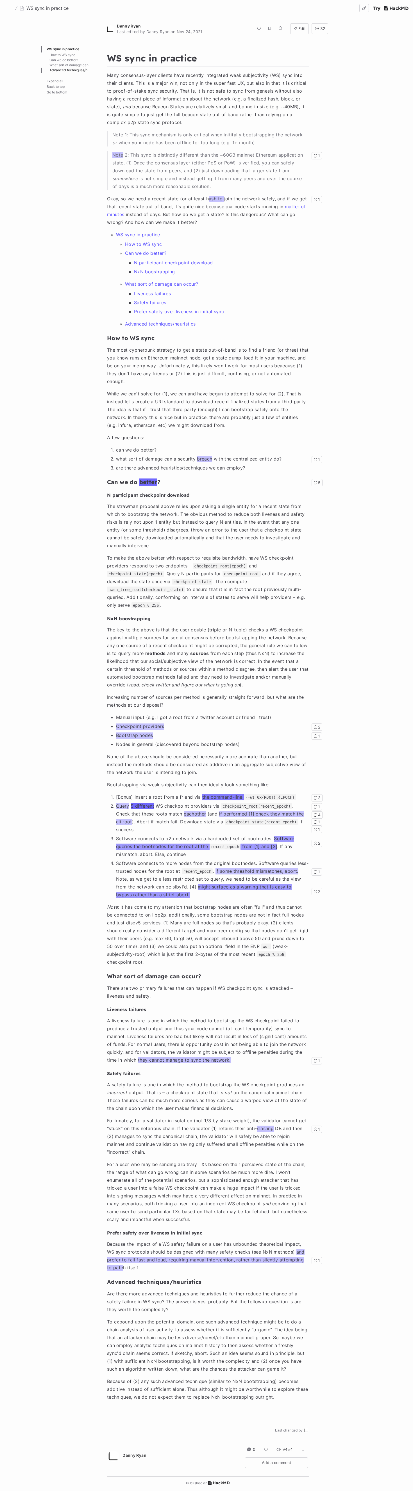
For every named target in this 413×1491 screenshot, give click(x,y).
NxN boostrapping (154, 271)
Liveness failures (152, 293)
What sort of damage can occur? (161, 284)
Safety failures (150, 302)
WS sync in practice (138, 234)
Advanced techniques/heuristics (160, 324)
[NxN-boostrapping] (104, 618)
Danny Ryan (129, 26)
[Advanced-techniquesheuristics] (104, 1281)
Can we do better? (145, 253)
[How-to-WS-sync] (104, 337)
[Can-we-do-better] (104, 481)
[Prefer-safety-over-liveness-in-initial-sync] (104, 1232)
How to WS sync (143, 244)
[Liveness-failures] (104, 1009)
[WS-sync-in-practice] (104, 56)
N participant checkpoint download (173, 262)
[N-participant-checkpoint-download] (104, 494)
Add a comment (276, 1462)
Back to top (56, 86)
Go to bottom (57, 92)
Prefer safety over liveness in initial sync (179, 311)
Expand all (55, 81)
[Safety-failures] (104, 1073)
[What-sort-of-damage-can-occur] (104, 975)
